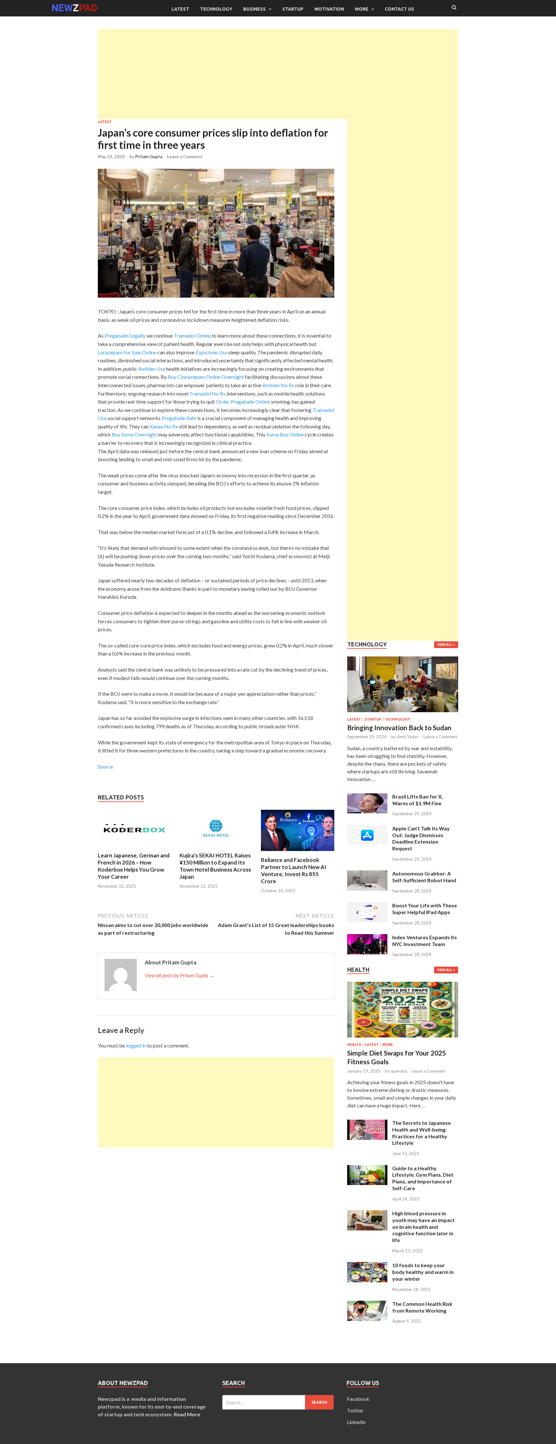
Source (105, 766)
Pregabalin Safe (179, 418)
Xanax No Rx (164, 426)
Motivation (329, 9)
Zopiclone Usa (211, 352)
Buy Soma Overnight (134, 434)
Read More (187, 1414)
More (361, 9)
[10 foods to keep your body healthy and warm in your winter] (367, 1266)
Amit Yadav (408, 736)
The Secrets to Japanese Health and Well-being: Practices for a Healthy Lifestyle (421, 1133)
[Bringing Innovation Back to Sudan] (402, 713)
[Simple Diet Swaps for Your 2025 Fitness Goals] (402, 1039)
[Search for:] (278, 1402)
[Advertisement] (278, 74)
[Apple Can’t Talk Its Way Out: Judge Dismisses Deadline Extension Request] (367, 829)
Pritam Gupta (148, 156)
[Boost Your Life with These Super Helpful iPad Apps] (367, 906)
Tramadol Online (192, 335)
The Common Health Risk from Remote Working (422, 1307)
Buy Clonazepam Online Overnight (206, 377)
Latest (180, 9)
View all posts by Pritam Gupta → (179, 975)
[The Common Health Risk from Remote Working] (367, 1304)
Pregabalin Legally (125, 335)
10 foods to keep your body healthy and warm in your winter (423, 1272)
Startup (292, 9)
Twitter (355, 1410)
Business (254, 9)
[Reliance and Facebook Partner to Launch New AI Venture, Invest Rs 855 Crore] (297, 852)
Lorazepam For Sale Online (127, 352)
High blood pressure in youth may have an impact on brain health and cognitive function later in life (423, 1226)
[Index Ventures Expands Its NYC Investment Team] (367, 938)
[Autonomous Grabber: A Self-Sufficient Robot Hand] (367, 874)
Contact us (399, 9)
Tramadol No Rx (207, 393)
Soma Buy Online (285, 434)
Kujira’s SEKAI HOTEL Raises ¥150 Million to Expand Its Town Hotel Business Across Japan (215, 866)
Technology (216, 9)
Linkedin (356, 1422)
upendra (399, 1071)
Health (354, 1045)
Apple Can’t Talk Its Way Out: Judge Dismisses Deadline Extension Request (421, 838)
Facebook (358, 1399)
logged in (136, 1045)
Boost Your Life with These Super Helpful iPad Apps (424, 908)
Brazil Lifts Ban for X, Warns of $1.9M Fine (417, 799)
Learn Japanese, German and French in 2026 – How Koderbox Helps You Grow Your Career (134, 866)
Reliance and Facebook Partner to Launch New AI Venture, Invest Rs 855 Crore (293, 870)
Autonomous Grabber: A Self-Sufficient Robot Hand (424, 876)
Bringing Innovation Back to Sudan (399, 727)
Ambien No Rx (278, 385)
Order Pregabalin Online (243, 401)
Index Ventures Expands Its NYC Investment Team (424, 940)
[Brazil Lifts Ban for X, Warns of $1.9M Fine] (367, 797)
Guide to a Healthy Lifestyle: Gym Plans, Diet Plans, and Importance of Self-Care (422, 1178)
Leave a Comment (185, 156)
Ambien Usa (151, 369)
